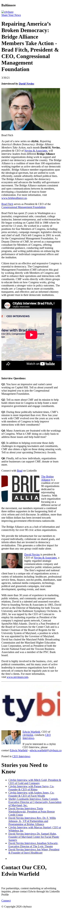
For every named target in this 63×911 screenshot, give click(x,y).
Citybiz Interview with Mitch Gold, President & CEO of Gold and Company (34, 782)
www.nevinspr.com (17, 676)
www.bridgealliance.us (14, 198)
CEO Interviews (21, 756)
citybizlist (28, 734)
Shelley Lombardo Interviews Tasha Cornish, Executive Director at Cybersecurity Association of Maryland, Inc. (34, 802)
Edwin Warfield (31, 731)
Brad (19, 470)
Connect (6, 900)
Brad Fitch (7, 204)
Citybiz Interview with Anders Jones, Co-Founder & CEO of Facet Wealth (31, 794)
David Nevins (32, 554)
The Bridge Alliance (47, 478)
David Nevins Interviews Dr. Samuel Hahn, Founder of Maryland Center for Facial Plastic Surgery (33, 837)
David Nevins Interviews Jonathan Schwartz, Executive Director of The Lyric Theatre (33, 845)
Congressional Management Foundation (23, 207)
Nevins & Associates (35, 150)
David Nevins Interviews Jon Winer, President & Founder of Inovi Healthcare (33, 851)
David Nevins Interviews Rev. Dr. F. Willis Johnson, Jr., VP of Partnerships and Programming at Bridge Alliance (32, 821)
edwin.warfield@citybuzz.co (46, 750)
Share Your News (11, 15)
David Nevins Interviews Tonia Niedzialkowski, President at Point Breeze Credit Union (31, 811)
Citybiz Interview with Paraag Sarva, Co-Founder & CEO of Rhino (31, 788)
